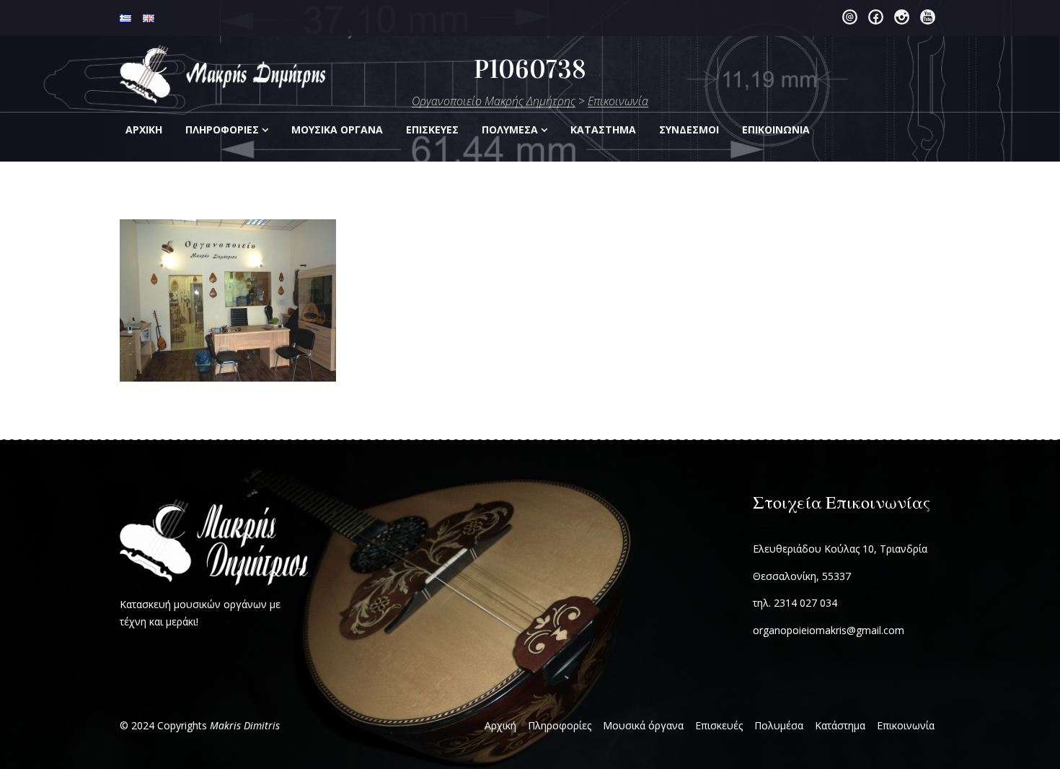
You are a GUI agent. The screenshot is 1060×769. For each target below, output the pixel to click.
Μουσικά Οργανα (337, 129)
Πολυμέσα (510, 129)
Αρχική (143, 129)
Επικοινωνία (906, 725)
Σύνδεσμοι (689, 129)
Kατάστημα (603, 129)
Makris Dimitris (245, 725)
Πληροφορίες (222, 129)
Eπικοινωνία (776, 129)
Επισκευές (719, 725)
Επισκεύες (432, 129)
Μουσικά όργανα (643, 725)
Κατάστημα (840, 725)
